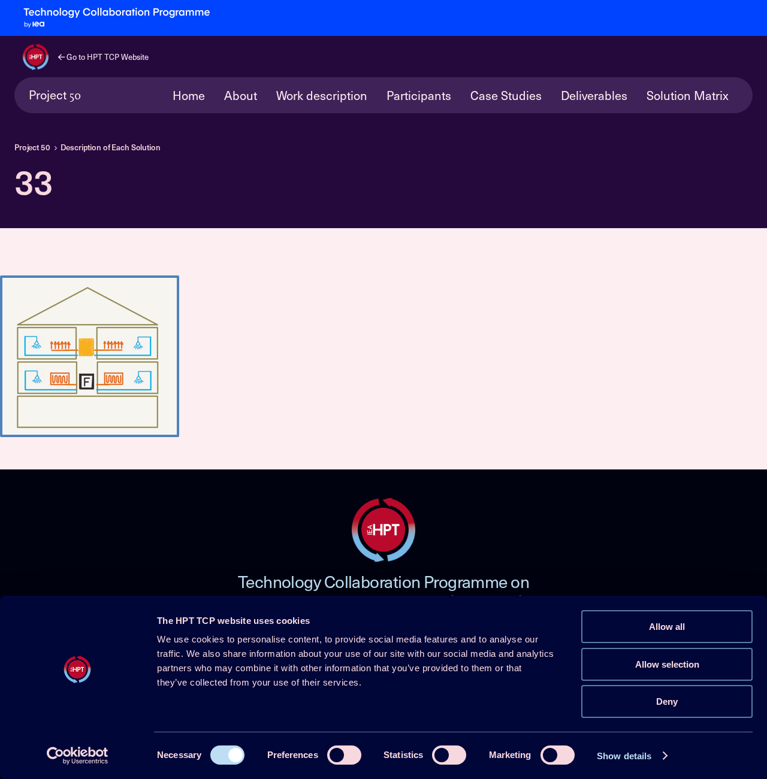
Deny (667, 701)
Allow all (667, 627)
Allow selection (667, 664)
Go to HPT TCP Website (107, 56)
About (240, 95)
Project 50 (32, 147)
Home (189, 95)
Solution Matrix (688, 95)
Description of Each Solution (110, 147)
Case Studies (506, 95)
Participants (418, 95)
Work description (321, 95)
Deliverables (594, 95)
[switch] (344, 755)
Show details (624, 756)
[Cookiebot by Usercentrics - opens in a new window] (77, 756)
